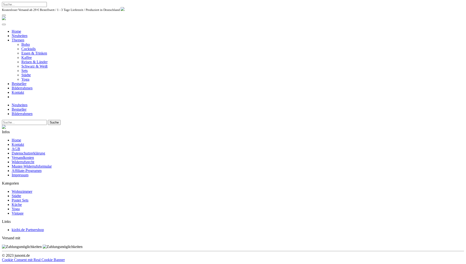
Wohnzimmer (22, 191)
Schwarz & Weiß (34, 66)
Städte (26, 75)
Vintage (18, 213)
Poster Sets (20, 200)
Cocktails (28, 49)
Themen (18, 40)
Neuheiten (19, 36)
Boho (25, 44)
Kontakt (18, 92)
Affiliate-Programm (27, 171)
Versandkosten (23, 157)
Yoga (25, 79)
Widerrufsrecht (23, 162)
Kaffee (26, 57)
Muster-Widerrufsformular (32, 166)
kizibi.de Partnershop (28, 230)
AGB (16, 149)
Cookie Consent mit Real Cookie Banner (33, 260)
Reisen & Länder (34, 62)
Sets (24, 71)
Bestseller (19, 84)
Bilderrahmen (22, 88)
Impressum (20, 175)
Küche (17, 204)
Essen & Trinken (34, 53)
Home (16, 31)
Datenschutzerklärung (28, 153)
